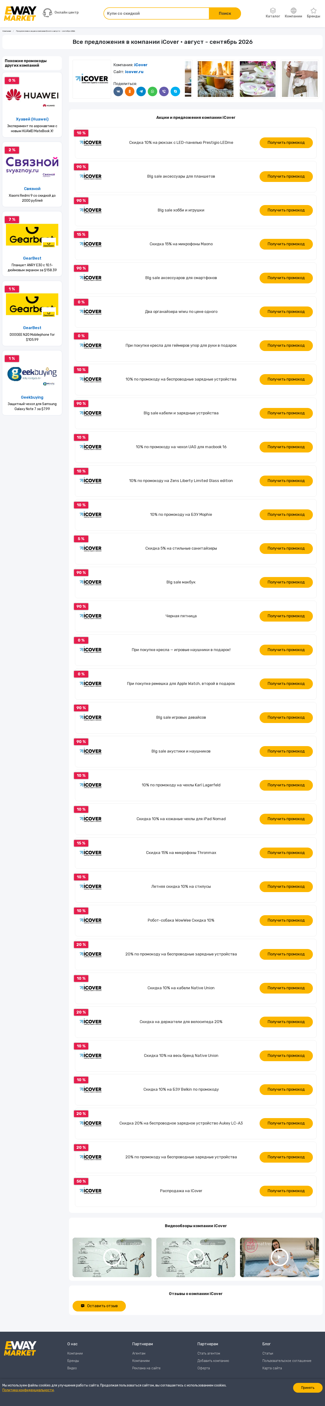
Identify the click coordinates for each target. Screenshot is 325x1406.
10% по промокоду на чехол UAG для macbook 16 (181, 447)
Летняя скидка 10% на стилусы (181, 886)
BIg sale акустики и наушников (181, 751)
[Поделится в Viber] (164, 91)
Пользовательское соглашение (286, 1361)
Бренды (313, 16)
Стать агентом (208, 1353)
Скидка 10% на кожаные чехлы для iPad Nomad (181, 819)
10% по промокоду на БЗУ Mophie (181, 514)
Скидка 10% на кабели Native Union (181, 988)
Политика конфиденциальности (28, 1390)
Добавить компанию (213, 1361)
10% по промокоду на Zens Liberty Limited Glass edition (181, 480)
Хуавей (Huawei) (32, 119)
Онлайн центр (66, 12)
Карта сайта (272, 1368)
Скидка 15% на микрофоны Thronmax (181, 852)
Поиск (225, 13)
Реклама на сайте (146, 1368)
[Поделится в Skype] (175, 91)
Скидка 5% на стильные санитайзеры (181, 548)
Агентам (138, 1353)
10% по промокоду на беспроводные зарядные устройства (181, 379)
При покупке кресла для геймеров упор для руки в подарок (181, 345)
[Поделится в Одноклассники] (129, 91)
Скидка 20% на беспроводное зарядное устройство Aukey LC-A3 (181, 1123)
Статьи (267, 1353)
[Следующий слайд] (189, 79)
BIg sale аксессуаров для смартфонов (181, 278)
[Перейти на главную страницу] (20, 13)
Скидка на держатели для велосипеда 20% (181, 1021)
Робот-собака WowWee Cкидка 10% (181, 920)
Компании (293, 16)
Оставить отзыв (102, 1306)
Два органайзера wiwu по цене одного (181, 311)
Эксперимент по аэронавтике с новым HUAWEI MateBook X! (32, 128)
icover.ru (134, 72)
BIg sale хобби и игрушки (181, 210)
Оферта (203, 1368)
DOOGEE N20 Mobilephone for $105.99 (32, 337)
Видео (72, 1368)
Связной (32, 188)
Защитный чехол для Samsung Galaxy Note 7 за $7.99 (32, 406)
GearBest (32, 258)
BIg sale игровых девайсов (181, 717)
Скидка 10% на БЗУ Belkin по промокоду (181, 1089)
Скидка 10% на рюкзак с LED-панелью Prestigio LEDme (181, 142)
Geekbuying (32, 397)
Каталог (273, 16)
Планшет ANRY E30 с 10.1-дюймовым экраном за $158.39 (32, 267)
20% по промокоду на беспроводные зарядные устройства (181, 954)
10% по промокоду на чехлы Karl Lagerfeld (181, 785)
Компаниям (141, 1361)
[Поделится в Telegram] (141, 91)
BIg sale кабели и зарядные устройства (181, 413)
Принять (308, 1388)
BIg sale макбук (181, 582)
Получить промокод (286, 142)
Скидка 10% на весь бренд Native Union (181, 1055)
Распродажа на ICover (181, 1191)
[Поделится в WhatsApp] (152, 91)
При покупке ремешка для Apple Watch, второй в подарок (181, 683)
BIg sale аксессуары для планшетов (181, 176)
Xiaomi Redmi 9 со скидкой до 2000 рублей (32, 198)
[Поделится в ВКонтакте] (118, 91)
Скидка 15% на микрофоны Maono (181, 244)
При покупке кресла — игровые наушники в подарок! (181, 650)
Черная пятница (181, 616)
